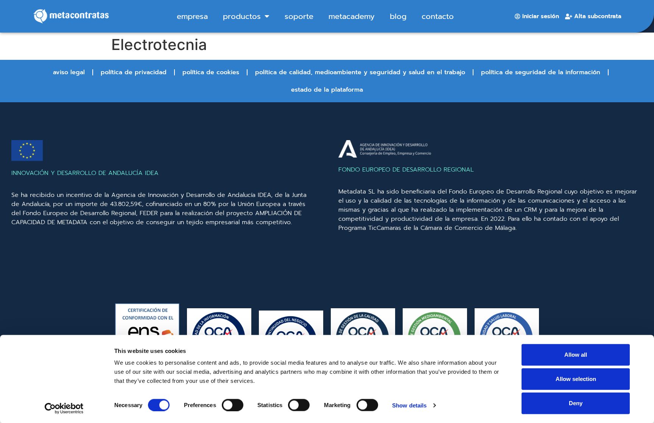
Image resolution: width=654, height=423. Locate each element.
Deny (575, 403)
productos (242, 16)
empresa (192, 16)
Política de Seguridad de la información (540, 72)
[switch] (232, 405)
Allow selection (576, 379)
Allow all (575, 354)
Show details (409, 405)
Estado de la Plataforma (327, 89)
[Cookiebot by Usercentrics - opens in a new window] (64, 408)
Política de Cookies (210, 72)
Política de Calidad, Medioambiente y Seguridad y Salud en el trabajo (360, 72)
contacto (438, 16)
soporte (299, 16)
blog (398, 16)
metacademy (352, 16)
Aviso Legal (69, 72)
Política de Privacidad (134, 72)
